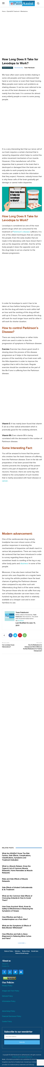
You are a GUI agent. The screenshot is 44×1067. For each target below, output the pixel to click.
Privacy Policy (7, 986)
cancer (5, 481)
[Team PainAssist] (10, 619)
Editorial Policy (7, 996)
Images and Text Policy (10, 991)
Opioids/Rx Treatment (13, 11)
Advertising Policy (8, 1011)
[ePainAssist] (22, 3)
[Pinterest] (20, 635)
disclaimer (21, 620)
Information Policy (8, 1001)
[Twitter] (15, 635)
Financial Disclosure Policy (11, 1016)
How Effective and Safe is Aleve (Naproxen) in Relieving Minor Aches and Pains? (16, 936)
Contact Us (5, 966)
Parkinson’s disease (21, 232)
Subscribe (22, 1042)
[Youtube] (21, 972)
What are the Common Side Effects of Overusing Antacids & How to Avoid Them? (17, 898)
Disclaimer (22, 1057)
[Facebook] (10, 635)
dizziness (24, 564)
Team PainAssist (29, 67)
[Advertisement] (22, 35)
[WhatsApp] (25, 635)
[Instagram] (10, 972)
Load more (21, 943)
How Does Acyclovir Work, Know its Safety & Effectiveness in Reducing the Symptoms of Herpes (17, 909)
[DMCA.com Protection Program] (9, 979)
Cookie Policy (7, 1021)
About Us (5, 964)
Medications (24, 11)
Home (4, 11)
